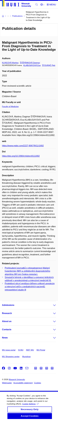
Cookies (37, 383)
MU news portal (8, 350)
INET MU (30, 350)
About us (6, 321)
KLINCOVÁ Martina (10, 63)
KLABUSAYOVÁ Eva (32, 65)
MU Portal (41, 350)
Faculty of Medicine (10, 106)
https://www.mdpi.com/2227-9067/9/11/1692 (23, 146)
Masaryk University (17, 379)
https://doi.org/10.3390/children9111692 (21, 156)
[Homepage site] (16, 4)
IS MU (20, 350)
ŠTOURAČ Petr (48, 65)
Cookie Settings (29, 404)
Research (7, 313)
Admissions (8, 305)
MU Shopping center (11, 356)
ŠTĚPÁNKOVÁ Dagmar (30, 63)
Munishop (26, 356)
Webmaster (7, 383)
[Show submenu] (52, 305)
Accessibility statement (23, 383)
